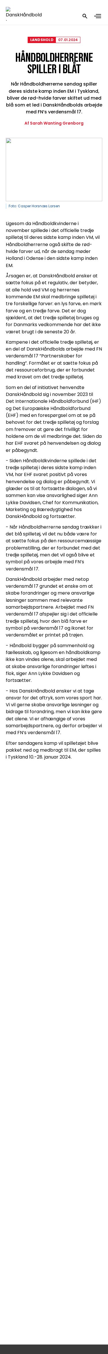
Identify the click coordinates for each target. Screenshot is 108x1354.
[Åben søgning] (85, 16)
